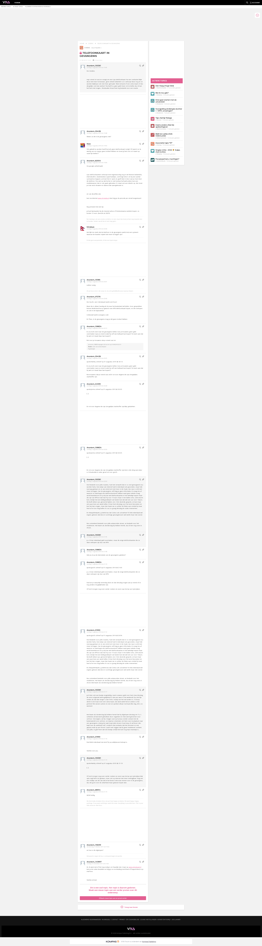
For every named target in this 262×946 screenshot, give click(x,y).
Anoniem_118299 (94, 845)
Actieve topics (18, 6)
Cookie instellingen (148, 919)
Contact (114, 919)
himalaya (90, 227)
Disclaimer (176, 919)
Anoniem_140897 (94, 862)
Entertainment (161, 138)
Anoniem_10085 (93, 280)
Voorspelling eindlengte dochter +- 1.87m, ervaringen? (168, 110)
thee (89, 144)
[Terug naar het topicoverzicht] (81, 49)
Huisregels (106, 919)
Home (82, 43)
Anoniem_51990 (93, 630)
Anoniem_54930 (94, 384)
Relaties (159, 95)
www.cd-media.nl (103, 198)
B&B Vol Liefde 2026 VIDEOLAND (163, 135)
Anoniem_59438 (94, 131)
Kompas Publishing (149, 942)
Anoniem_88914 (94, 790)
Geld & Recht (161, 161)
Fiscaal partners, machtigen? (167, 159)
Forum (17, 3)
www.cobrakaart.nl (135, 867)
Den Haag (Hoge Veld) (164, 86)
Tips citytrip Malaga (163, 118)
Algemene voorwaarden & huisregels (38, 6)
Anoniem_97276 (94, 297)
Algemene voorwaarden (91, 919)
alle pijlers (96, 48)
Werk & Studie (161, 88)
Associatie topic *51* (163, 143)
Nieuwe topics (6, 6)
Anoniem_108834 (94, 326)
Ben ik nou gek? (162, 93)
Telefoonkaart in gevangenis (108, 43)
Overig (90, 43)
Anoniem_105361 (94, 66)
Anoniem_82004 (94, 161)
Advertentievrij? (164, 919)
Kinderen (160, 104)
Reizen (159, 120)
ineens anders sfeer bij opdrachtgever (164, 126)
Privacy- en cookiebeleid (129, 919)
